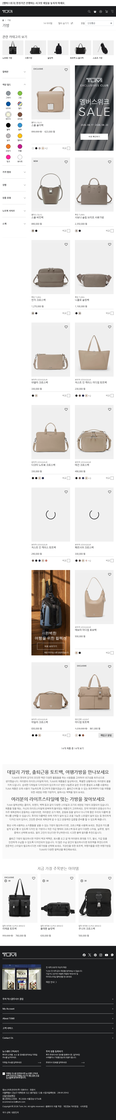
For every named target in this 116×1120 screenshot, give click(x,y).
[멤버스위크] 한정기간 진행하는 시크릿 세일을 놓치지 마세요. (33, 3)
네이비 (8, 104)
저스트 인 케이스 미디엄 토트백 (91, 382)
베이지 (8, 114)
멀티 (20, 104)
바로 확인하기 (94, 136)
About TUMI (8, 1018)
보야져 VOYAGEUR (39, 380)
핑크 (8, 157)
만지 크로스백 (38, 300)
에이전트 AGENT (82, 719)
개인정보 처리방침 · (71, 1106)
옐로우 (20, 136)
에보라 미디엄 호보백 (86, 630)
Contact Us (8, 1038)
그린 (20, 93)
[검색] (89, 11)
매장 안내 (50, 982)
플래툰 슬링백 (47, 928)
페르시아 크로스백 (84, 547)
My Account (8, 1008)
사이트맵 (83, 1106)
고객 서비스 (8, 1028)
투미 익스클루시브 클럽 (13, 999)
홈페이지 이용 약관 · (54, 1106)
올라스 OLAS (36, 122)
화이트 (20, 157)
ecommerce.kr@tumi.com (13, 1102)
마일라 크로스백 (39, 722)
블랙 (8, 125)
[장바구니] (106, 11)
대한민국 (15, 1112)
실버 (8, 136)
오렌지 (8, 146)
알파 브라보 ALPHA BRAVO (13, 926)
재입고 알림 (106, 735)
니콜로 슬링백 (82, 300)
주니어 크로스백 (87, 928)
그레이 (8, 93)
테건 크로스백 (82, 465)
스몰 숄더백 (37, 125)
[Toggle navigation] (112, 11)
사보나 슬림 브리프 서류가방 (89, 217)
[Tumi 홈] (7, 11)
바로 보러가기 (51, 646)
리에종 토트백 (9, 928)
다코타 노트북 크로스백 (43, 465)
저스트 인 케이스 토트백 (43, 547)
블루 (20, 125)
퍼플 (20, 146)
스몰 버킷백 (37, 217)
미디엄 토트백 (82, 722)
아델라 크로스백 (39, 382)
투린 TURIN (79, 215)
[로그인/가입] (100, 11)
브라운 (20, 114)
